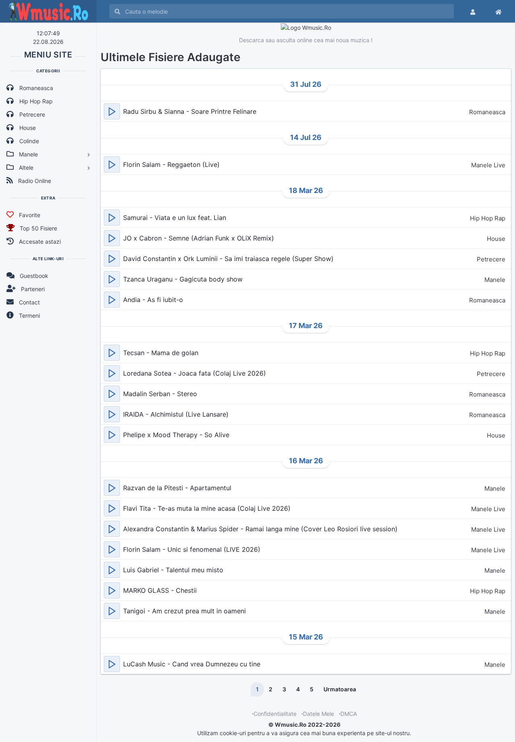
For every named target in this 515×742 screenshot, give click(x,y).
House (496, 239)
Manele (494, 280)
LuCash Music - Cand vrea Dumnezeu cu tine (191, 664)
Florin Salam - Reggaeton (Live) (171, 164)
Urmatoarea (339, 689)
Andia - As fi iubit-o (153, 300)
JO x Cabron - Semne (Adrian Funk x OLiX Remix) (198, 238)
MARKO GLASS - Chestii (160, 590)
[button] (112, 111)
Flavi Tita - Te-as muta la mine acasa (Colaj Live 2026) (206, 508)
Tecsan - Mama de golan (160, 353)
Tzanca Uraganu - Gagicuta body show (183, 279)
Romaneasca (487, 112)
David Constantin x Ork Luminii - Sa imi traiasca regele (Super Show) (228, 259)
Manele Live (488, 165)
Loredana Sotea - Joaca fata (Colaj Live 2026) (194, 373)
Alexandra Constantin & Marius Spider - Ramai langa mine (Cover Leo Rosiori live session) (260, 529)
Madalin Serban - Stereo (160, 394)
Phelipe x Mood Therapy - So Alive (176, 435)
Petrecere (491, 259)
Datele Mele (318, 713)
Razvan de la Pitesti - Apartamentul (177, 488)
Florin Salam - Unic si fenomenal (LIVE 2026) (191, 549)
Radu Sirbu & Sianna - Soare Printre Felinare (189, 111)
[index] (498, 11)
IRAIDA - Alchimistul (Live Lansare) (176, 414)
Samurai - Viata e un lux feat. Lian (174, 218)
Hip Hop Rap (487, 218)
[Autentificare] (472, 11)
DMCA (348, 713)
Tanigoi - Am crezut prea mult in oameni (184, 611)
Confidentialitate (275, 713)
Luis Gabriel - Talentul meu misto (173, 570)
